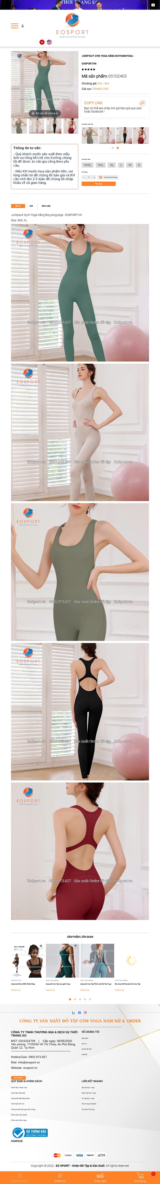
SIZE (31, 206)
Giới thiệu (85, 1038)
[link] (80, 936)
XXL (100, 165)
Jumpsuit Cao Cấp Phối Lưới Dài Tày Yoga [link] (95, 984)
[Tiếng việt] (42, 42)
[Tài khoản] (22, 25)
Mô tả (18, 206)
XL (112, 165)
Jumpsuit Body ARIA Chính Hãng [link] (23, 984)
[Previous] (19, 84)
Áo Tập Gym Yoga (88, 1098)
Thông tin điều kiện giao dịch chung (23, 1109)
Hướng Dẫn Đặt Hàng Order (20, 1098)
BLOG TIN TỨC (87, 1049)
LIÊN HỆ (84, 1054)
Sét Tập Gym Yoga (88, 1088)
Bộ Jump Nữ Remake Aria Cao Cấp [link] (127, 984)
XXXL (87, 165)
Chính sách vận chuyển (19, 1115)
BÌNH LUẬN (46, 206)
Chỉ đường (18, 1078)
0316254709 (27, 1041)
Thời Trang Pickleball (89, 1104)
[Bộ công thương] (29, 1132)
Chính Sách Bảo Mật (18, 1093)
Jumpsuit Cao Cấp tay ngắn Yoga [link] (58, 984)
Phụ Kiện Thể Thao (88, 1109)
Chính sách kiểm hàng (18, 1120)
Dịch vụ (84, 1044)
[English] (49, 42)
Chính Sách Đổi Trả (17, 1104)
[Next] (70, 84)
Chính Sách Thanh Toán (19, 1088)
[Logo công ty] (73, 26)
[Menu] (14, 26)
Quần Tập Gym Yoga (89, 1093)
